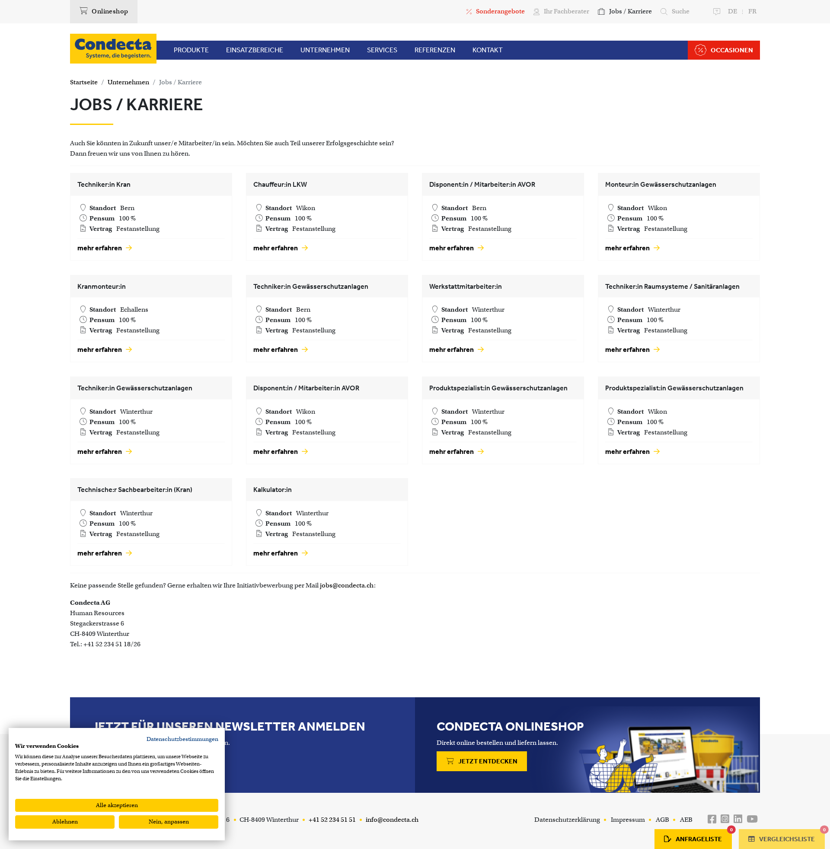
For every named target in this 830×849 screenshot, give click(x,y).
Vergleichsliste (791, 836)
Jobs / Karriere (630, 11)
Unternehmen (128, 82)
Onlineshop (109, 11)
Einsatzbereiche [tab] (254, 50)
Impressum (628, 819)
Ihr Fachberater (566, 11)
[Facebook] (712, 819)
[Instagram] (724, 819)
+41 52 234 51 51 (331, 819)
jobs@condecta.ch (347, 585)
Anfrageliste (704, 836)
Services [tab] (382, 50)
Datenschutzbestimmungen (182, 739)
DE (732, 11)
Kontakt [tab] (487, 50)
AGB (662, 819)
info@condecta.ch (391, 819)
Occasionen (732, 50)
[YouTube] (752, 819)
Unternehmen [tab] (325, 50)
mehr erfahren (100, 248)
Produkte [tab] (191, 50)
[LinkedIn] (737, 819)
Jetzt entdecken (487, 761)
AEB (686, 819)
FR (752, 11)
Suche (681, 11)
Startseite (84, 82)
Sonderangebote (500, 11)
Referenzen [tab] (435, 50)
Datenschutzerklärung (567, 819)
